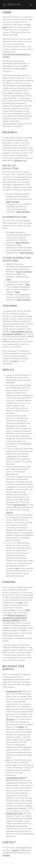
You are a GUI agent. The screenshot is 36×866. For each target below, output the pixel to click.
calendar (6, 855)
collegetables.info (14, 691)
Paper (8, 201)
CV (16, 35)
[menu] (4, 4)
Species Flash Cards (14, 813)
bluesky (15, 850)
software (18, 160)
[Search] (31, 4)
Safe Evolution (20, 505)
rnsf (8, 760)
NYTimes (10, 719)
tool (17, 568)
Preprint (19, 272)
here (16, 361)
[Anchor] (19, 132)
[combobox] (31, 4)
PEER (28, 610)
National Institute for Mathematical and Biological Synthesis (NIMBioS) (15, 618)
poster (9, 512)
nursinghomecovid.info (15, 778)
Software (16, 201)
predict (21, 727)
